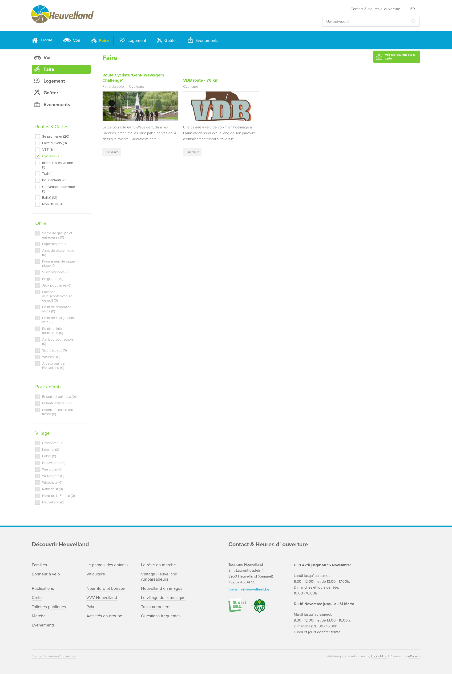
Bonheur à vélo (46, 574)
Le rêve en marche (158, 564)
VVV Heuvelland (101, 597)
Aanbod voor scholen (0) (58, 341)
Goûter (170, 40)
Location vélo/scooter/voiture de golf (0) (57, 296)
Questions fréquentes (161, 615)
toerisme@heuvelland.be (248, 589)
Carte (37, 597)
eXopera (414, 656)
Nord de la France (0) (58, 496)
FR (412, 9)
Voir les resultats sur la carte (400, 56)
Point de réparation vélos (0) (57, 309)
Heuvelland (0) (53, 502)
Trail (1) (47, 173)
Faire (103, 40)
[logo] (111, 16)
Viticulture (95, 574)
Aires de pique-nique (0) (58, 252)
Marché (39, 615)
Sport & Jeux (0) (54, 350)
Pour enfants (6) (54, 180)
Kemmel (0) (50, 449)
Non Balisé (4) (52, 204)
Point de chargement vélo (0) (58, 320)
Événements (206, 40)
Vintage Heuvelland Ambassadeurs (159, 576)
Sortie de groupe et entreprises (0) (57, 235)
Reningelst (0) (52, 489)
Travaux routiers (155, 606)
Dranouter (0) (52, 443)
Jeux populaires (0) (56, 285)
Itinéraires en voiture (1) (57, 165)
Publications (43, 588)
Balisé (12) (49, 197)
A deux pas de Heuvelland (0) (53, 365)
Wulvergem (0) (53, 476)
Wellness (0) (51, 357)
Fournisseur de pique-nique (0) (59, 263)
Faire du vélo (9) (54, 143)
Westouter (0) (52, 469)
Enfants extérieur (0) (57, 403)
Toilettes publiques (49, 606)
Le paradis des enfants (107, 564)
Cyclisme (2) (51, 156)
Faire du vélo (113, 86)
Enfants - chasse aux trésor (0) (57, 412)
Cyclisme (136, 86)
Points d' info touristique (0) (52, 331)
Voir (76, 40)
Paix (90, 606)
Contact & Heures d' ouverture (375, 9)
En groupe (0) (52, 279)
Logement (136, 40)
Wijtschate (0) (52, 482)
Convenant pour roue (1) (58, 189)
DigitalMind (379, 656)
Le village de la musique (163, 597)
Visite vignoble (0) (55, 272)
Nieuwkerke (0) (53, 463)
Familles (39, 564)
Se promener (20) (55, 136)
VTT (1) (47, 150)
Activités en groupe (104, 615)
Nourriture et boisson (105, 588)
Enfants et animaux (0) (59, 397)
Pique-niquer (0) (54, 244)
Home (46, 40)
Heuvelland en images (161, 588)
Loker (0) (49, 456)
